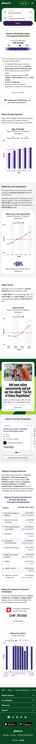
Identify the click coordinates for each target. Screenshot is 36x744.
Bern (12, 672)
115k (4, 141)
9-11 (21, 254)
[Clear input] (30, 12)
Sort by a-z (25, 640)
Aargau (5, 673)
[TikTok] (21, 717)
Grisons (25, 673)
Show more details (18, 92)
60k (4, 252)
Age (19, 172)
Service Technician (22, 690)
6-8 (17, 254)
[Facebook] (9, 717)
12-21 (25, 254)
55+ (29, 171)
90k (4, 318)
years (19, 256)
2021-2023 (22, 347)
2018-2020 (15, 347)
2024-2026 (29, 347)
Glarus (23, 673)
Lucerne (29, 673)
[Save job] (27, 425)
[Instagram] (17, 717)
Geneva (21, 673)
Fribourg (18, 673)
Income (3, 154)
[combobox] (18, 12)
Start (3, 690)
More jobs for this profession (18, 458)
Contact (13, 735)
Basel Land (13, 674)
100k (3, 225)
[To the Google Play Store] (25, 724)
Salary (10, 690)
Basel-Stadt (15, 674)
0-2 (8, 254)
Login (22, 3)
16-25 (8, 171)
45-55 (24, 171)
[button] (16, 452)
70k (4, 344)
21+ (30, 254)
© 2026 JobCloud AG (25, 735)
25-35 (14, 171)
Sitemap (6, 735)
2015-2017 (9, 347)
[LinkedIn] (25, 717)
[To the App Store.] (10, 724)
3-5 (12, 254)
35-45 (19, 171)
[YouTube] (13, 717)
